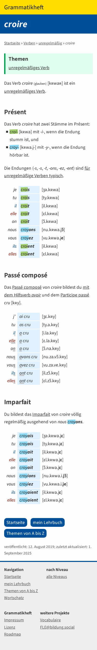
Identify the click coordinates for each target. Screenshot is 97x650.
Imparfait (41, 414)
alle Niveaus (56, 576)
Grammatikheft (24, 7)
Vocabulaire (50, 620)
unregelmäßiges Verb (29, 68)
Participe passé (75, 295)
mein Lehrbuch (47, 522)
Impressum (14, 620)
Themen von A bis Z (25, 533)
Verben (29, 43)
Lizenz (9, 627)
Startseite (12, 43)
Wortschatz (14, 597)
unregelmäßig (50, 43)
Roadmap (12, 634)
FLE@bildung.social (57, 627)
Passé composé (27, 287)
